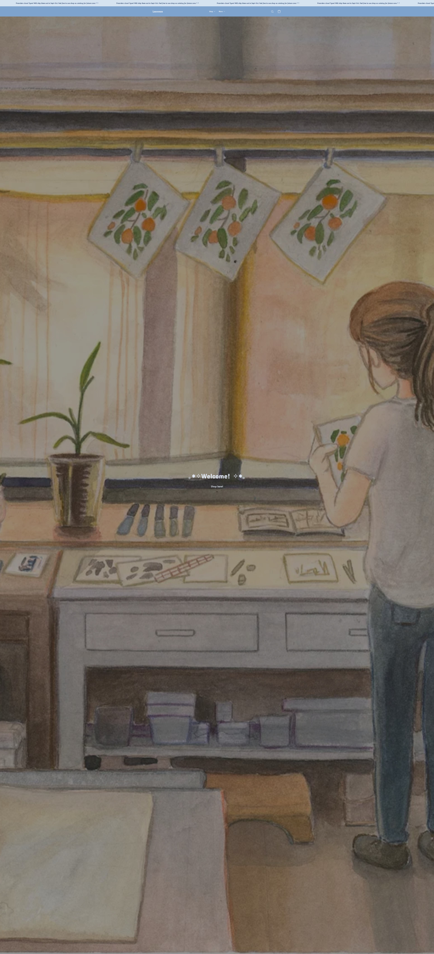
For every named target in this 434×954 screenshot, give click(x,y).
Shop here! (217, 486)
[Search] (272, 11)
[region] (217, 3)
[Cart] (279, 11)
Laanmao (158, 11)
